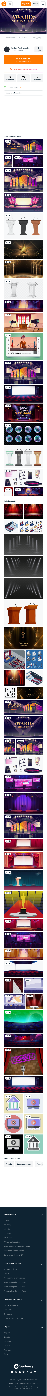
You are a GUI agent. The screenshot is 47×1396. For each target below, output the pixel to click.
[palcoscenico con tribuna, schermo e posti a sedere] (19, 173)
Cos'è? (21, 87)
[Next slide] (37, 1347)
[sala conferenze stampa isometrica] (12, 752)
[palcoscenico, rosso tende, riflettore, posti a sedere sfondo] (13, 533)
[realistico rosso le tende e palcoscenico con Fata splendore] (14, 735)
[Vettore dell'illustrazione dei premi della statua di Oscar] (23, 995)
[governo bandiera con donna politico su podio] (23, 358)
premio (9, 1347)
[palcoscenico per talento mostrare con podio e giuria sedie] (18, 513)
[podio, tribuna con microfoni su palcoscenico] (23, 971)
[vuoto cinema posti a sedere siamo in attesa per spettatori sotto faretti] (28, 750)
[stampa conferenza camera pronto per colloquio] (23, 334)
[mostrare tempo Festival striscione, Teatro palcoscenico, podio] (23, 424)
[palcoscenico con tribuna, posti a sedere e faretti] (23, 384)
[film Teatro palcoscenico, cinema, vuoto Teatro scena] (23, 951)
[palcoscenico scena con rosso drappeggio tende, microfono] (13, 549)
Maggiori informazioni (14, 92)
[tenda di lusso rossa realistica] (8, 503)
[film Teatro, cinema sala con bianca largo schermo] (23, 936)
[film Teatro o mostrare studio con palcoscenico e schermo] (23, 1016)
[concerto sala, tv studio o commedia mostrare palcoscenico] (23, 1046)
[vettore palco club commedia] (23, 1184)
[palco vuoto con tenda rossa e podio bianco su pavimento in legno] (12, 1125)
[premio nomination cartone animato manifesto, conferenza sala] (8, 160)
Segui (39, 51)
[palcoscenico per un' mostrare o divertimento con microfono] (23, 318)
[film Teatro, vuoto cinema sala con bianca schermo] (23, 406)
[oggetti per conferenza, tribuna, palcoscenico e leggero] (23, 489)
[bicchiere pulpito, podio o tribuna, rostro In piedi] (23, 301)
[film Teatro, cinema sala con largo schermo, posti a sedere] (23, 1145)
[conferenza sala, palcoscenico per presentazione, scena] (23, 192)
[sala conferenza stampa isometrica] (15, 564)
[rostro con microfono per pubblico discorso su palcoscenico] (23, 894)
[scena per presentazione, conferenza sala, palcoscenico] (23, 874)
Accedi (35, 4)
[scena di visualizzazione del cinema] (13, 1092)
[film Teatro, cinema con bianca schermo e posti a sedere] (23, 1060)
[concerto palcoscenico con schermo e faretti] (23, 214)
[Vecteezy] (3, 3)
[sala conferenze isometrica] (31, 548)
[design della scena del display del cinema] (14, 1108)
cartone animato (24, 1347)
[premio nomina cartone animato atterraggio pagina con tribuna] (23, 145)
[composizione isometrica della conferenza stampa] (14, 697)
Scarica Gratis (23, 59)
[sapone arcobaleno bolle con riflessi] (23, 446)
